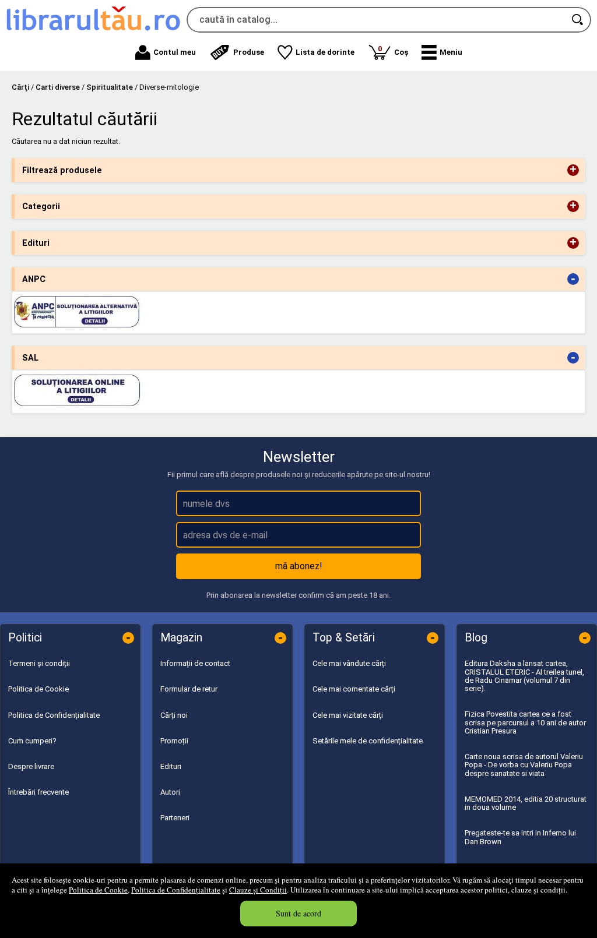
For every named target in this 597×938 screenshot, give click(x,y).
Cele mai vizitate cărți (347, 715)
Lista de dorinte (325, 52)
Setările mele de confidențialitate (367, 740)
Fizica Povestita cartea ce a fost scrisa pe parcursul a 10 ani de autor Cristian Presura (525, 722)
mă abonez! (298, 566)
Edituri (170, 766)
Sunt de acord (298, 913)
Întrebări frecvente (38, 792)
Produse (248, 52)
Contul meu (174, 52)
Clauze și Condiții (258, 889)
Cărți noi (174, 715)
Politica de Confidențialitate (175, 889)
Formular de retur (188, 689)
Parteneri (174, 817)
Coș (393, 50)
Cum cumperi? (32, 740)
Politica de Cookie (98, 889)
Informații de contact (195, 663)
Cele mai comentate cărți (353, 689)
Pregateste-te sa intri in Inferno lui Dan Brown (520, 836)
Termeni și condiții (39, 663)
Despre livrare (31, 766)
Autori (170, 792)
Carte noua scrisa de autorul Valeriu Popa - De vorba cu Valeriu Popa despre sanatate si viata (524, 765)
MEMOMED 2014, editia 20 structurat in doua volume (526, 803)
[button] (442, 52)
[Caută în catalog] (578, 20)
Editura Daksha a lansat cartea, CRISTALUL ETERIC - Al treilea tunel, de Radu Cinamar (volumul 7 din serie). (524, 676)
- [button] (573, 279)
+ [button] (573, 170)
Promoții (174, 740)
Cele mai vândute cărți (349, 663)
